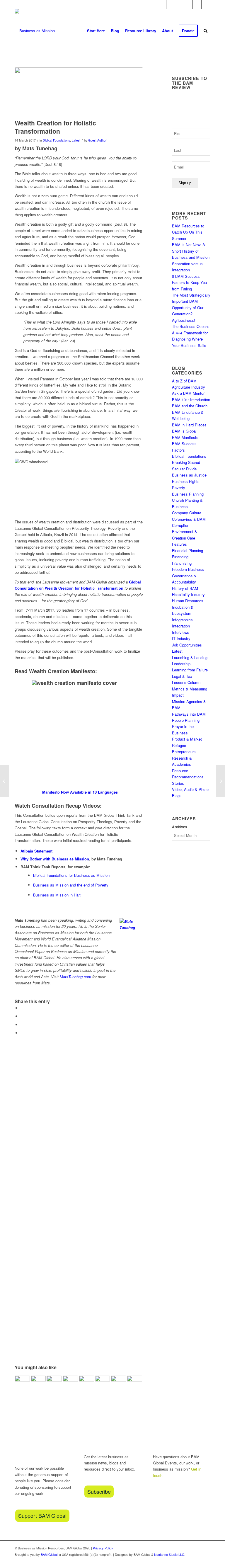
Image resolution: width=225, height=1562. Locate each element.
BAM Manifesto (185, 437)
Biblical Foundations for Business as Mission (71, 875)
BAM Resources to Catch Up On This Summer (188, 232)
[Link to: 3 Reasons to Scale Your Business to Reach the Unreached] (38, 1383)
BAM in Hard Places (189, 425)
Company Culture (186, 512)
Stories (178, 783)
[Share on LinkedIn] (22, 1024)
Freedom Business (188, 569)
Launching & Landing (189, 657)
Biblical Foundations (56, 140)
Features (179, 544)
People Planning (186, 720)
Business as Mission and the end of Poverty (70, 885)
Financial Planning (187, 550)
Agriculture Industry (188, 387)
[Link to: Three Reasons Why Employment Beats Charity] (86, 1383)
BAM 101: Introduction (191, 399)
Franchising (182, 563)
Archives (179, 826)
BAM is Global (184, 431)
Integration (181, 626)
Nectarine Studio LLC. (169, 1554)
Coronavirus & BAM (189, 519)
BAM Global (49, 1554)
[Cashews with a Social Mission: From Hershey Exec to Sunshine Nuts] (4, 781)
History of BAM (185, 588)
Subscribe (99, 1491)
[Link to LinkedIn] (197, 4)
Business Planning (188, 494)
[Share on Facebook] (22, 1008)
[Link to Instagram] (170, 4)
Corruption (180, 525)
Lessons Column (186, 682)
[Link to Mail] (206, 4)
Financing (180, 556)
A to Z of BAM (184, 381)
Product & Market (187, 739)
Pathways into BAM (189, 714)
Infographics (182, 619)
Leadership (181, 663)
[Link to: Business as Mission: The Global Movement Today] (134, 1383)
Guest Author (97, 140)
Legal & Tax (182, 676)
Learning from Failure (190, 670)
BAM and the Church (189, 406)
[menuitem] (96, 31)
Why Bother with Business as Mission (55, 859)
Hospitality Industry (188, 594)
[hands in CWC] (79, 91)
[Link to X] (188, 4)
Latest (76, 140)
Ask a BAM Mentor (188, 393)
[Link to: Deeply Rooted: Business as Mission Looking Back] (22, 1383)
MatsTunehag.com (75, 976)
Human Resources (187, 600)
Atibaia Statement (36, 851)
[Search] (205, 31)
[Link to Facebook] (162, 4)
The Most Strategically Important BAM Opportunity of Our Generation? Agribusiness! (191, 307)
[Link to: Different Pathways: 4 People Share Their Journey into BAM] (102, 1383)
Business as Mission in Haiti (57, 895)
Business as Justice (189, 475)
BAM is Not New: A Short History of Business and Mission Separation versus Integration (190, 257)
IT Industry (181, 638)
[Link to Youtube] (179, 4)
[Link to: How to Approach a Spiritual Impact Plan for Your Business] (118, 1383)
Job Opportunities (187, 645)
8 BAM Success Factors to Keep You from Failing (189, 282)
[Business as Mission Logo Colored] (35, 31)
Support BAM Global (42, 1515)
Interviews (180, 632)
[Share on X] (22, 1016)
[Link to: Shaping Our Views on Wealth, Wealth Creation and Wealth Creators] (70, 1383)
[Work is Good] (220, 781)
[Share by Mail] (22, 1033)
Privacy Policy (103, 1548)
